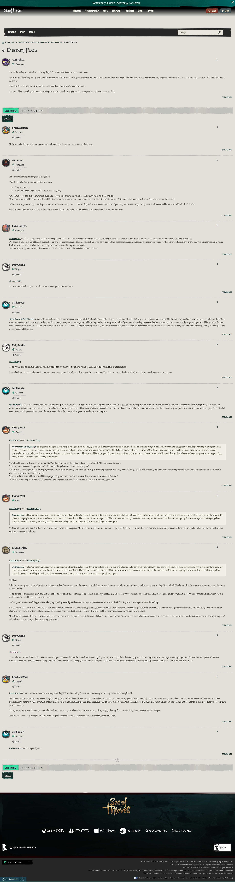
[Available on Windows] (105, 831)
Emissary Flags (34, 440)
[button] (17, 862)
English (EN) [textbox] (14, 862)
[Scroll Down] (20, 879)
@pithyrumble (15, 404)
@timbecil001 (15, 238)
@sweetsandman (16, 748)
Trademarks (206, 878)
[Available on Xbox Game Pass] (156, 831)
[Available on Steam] (130, 831)
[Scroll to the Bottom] (23, 879)
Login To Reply (11, 111)
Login (227, 11)
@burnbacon (14, 319)
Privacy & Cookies (177, 878)
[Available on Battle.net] (182, 831)
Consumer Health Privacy (223, 878)
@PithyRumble (27, 319)
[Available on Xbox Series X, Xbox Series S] (53, 831)
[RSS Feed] (3, 43)
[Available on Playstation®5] (79, 831)
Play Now (212, 11)
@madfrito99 (15, 361)
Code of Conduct (193, 878)
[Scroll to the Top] (3, 879)
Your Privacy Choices (147, 878)
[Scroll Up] (6, 879)
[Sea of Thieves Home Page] (13, 11)
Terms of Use (162, 878)
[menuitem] (77, 11)
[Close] (233, 2)
